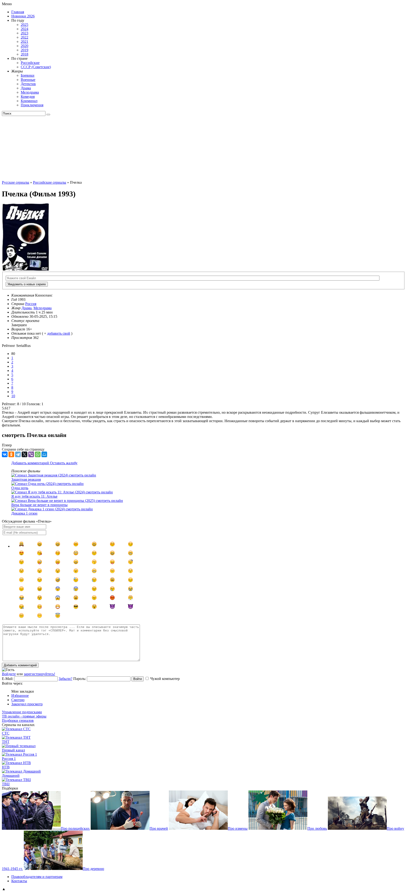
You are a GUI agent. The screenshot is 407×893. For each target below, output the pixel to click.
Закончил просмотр (27, 704)
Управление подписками (22, 712)
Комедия (28, 97)
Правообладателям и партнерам (36, 877)
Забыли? (65, 679)
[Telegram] (18, 454)
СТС (5, 733)
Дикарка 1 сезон (24, 513)
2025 (24, 25)
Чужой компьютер (165, 679)
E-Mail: (7, 679)
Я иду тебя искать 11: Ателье (34, 496)
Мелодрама (30, 92)
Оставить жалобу (63, 463)
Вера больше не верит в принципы (39, 505)
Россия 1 (9, 759)
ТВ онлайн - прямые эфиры (24, 716)
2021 (24, 42)
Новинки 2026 (23, 16)
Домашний (11, 776)
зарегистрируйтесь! (39, 674)
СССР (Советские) (36, 67)
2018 (24, 54)
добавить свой (58, 333)
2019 (24, 50)
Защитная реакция (26, 479)
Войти (137, 679)
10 (13, 396)
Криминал (29, 101)
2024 (24, 29)
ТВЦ (6, 784)
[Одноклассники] (11, 454)
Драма (26, 88)
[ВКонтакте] (5, 454)
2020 (24, 46)
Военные (28, 80)
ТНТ (5, 742)
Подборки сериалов (18, 720)
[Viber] (31, 454)
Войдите (9, 674)
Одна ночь (19, 488)
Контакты (19, 881)
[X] (24, 454)
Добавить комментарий (30, 463)
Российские (30, 63)
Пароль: (79, 679)
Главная (17, 12)
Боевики (27, 75)
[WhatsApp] (38, 454)
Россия (30, 304)
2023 (24, 33)
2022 (24, 37)
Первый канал (13, 750)
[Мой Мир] (44, 454)
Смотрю (17, 700)
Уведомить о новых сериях (27, 284)
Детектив (28, 84)
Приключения (32, 105)
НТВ (6, 767)
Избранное (20, 696)
